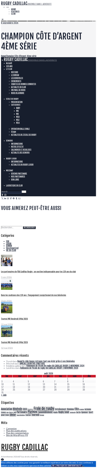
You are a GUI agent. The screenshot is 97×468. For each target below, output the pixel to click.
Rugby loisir (63, 412)
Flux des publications (16, 430)
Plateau (32, 412)
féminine (70, 409)
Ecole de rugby (44, 408)
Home (3, 56)
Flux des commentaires (17, 433)
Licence (3, 412)
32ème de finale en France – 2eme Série (16, 216)
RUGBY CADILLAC (24, 447)
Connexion (11, 428)
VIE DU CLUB (11, 250)
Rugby (55, 412)
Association (6, 409)
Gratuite (81, 409)
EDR (7, 241)
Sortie (78, 412)
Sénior (12, 414)
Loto (7, 412)
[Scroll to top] (2, 459)
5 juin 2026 (6, 277)
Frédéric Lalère (13, 365)
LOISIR (8, 243)
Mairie (11, 412)
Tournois (35, 414)
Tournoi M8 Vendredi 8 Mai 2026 (14, 319)
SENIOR (9, 245)
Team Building (21, 415)
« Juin (3, 395)
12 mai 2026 (7, 324)
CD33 (25, 409)
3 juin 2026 (6, 301)
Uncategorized (12, 248)
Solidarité (73, 412)
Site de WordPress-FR (17, 435)
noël (15, 412)
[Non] (83, 466)
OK (53, 466)
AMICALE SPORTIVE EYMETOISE (32, 363)
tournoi (28, 415)
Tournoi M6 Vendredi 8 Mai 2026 (14, 342)
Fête (77, 409)
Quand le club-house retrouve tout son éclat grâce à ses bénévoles (46, 361)
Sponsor (84, 412)
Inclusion (87, 409)
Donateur (30, 409)
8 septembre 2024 (9, 23)
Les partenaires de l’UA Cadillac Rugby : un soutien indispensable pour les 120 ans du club (38, 271)
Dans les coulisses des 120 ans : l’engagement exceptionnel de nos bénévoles (33, 295)
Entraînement (60, 409)
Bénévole (17, 409)
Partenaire (22, 412)
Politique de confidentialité (68, 466)
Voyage (42, 415)
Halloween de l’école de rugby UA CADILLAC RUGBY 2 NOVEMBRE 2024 (55, 365)
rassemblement (45, 412)
